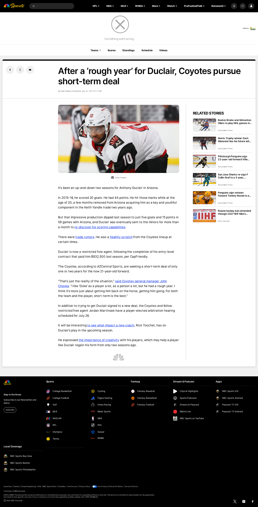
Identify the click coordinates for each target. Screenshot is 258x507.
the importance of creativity (99, 340)
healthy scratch (121, 237)
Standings (128, 50)
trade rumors (84, 237)
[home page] (14, 6)
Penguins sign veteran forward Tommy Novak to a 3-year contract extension (233, 194)
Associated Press (225, 130)
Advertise (7, 486)
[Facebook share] (10, 70)
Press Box (62, 486)
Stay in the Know (12, 394)
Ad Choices (72, 486)
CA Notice (119, 486)
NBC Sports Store (49, 486)
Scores (112, 50)
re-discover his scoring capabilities (99, 227)
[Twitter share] (20, 70)
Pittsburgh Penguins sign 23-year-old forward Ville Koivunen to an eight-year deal (233, 158)
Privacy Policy (84, 486)
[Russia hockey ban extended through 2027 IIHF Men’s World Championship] (204, 215)
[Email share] (30, 70)
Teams (94, 50)
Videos (163, 50)
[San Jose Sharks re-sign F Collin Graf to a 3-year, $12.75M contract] (204, 179)
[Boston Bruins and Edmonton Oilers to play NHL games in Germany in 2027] (204, 125)
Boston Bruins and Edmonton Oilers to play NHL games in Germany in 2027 (234, 122)
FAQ (39, 486)
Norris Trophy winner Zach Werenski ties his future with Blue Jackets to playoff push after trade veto (234, 140)
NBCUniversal (19, 491)
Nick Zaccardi (224, 221)
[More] (234, 6)
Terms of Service (131, 486)
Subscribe (10, 410)
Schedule (147, 50)
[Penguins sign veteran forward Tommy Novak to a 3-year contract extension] (204, 197)
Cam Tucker (66, 91)
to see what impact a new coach (110, 325)
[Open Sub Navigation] (99, 6)
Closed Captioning (28, 486)
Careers (16, 486)
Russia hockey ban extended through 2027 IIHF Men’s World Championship (234, 212)
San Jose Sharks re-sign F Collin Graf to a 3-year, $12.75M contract (233, 176)
